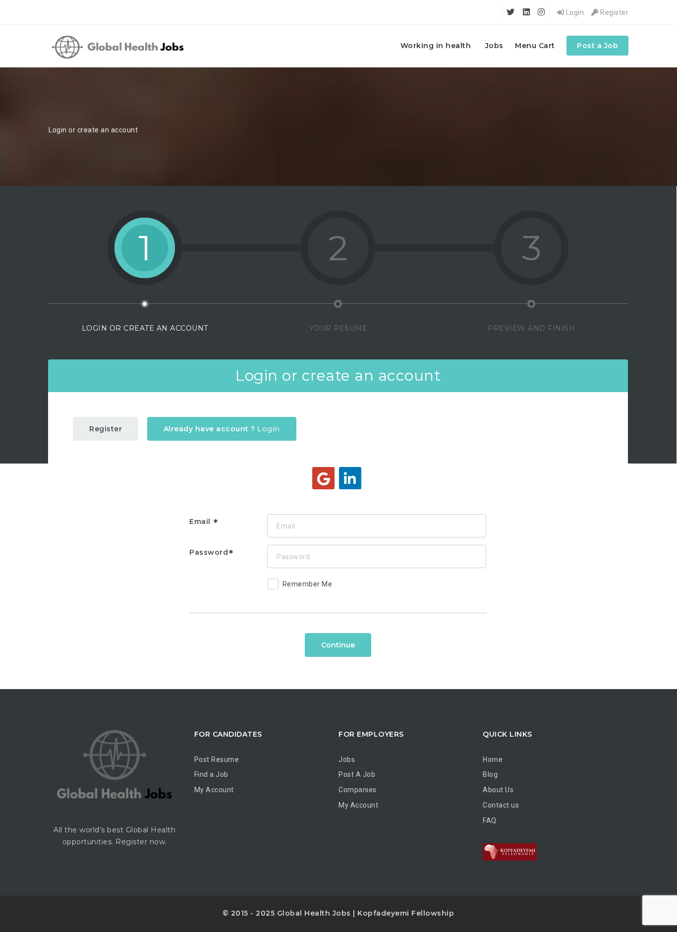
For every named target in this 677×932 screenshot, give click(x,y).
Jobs (494, 45)
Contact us (501, 805)
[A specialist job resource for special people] (119, 46)
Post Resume (216, 759)
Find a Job (211, 774)
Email (201, 521)
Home (493, 759)
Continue (338, 645)
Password (208, 552)
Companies (357, 790)
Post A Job (356, 774)
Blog (490, 774)
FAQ (490, 820)
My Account (214, 790)
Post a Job (597, 45)
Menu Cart (535, 45)
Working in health (435, 45)
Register (613, 12)
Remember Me (307, 584)
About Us (498, 790)
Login (574, 12)
